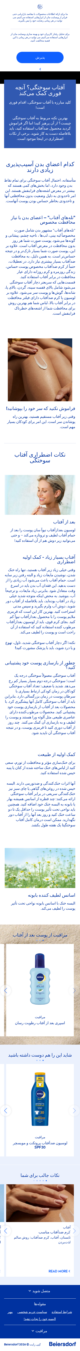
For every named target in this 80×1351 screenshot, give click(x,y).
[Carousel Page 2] (40, 940)
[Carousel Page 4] (37, 1180)
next (5, 990)
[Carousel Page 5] (33, 1180)
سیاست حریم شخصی (32, 1312)
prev (74, 990)
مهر (10, 1312)
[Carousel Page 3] (37, 940)
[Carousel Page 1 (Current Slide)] (43, 940)
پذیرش (40, 57)
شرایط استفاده (62, 1312)
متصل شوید (41, 1291)
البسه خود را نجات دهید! (40, 1319)
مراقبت (41, 1331)
